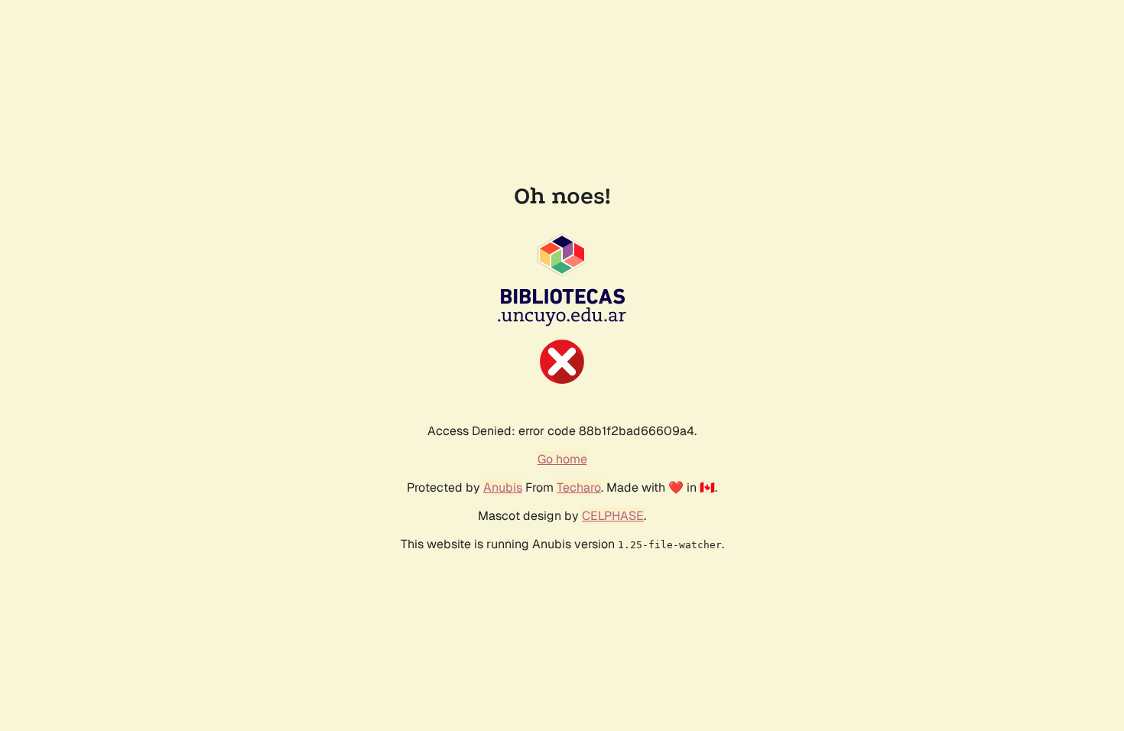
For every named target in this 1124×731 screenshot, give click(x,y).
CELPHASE (613, 516)
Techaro (579, 487)
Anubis (502, 487)
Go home (562, 459)
